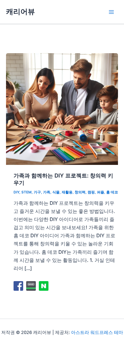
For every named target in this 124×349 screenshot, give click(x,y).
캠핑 (91, 192)
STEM (26, 192)
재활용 (67, 192)
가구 (37, 192)
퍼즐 (100, 192)
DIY (16, 192)
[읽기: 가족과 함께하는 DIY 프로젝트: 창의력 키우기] (62, 108)
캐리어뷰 (20, 11)
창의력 (80, 192)
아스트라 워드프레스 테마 (97, 332)
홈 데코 (112, 192)
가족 (46, 192)
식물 (56, 192)
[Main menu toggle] (111, 12)
